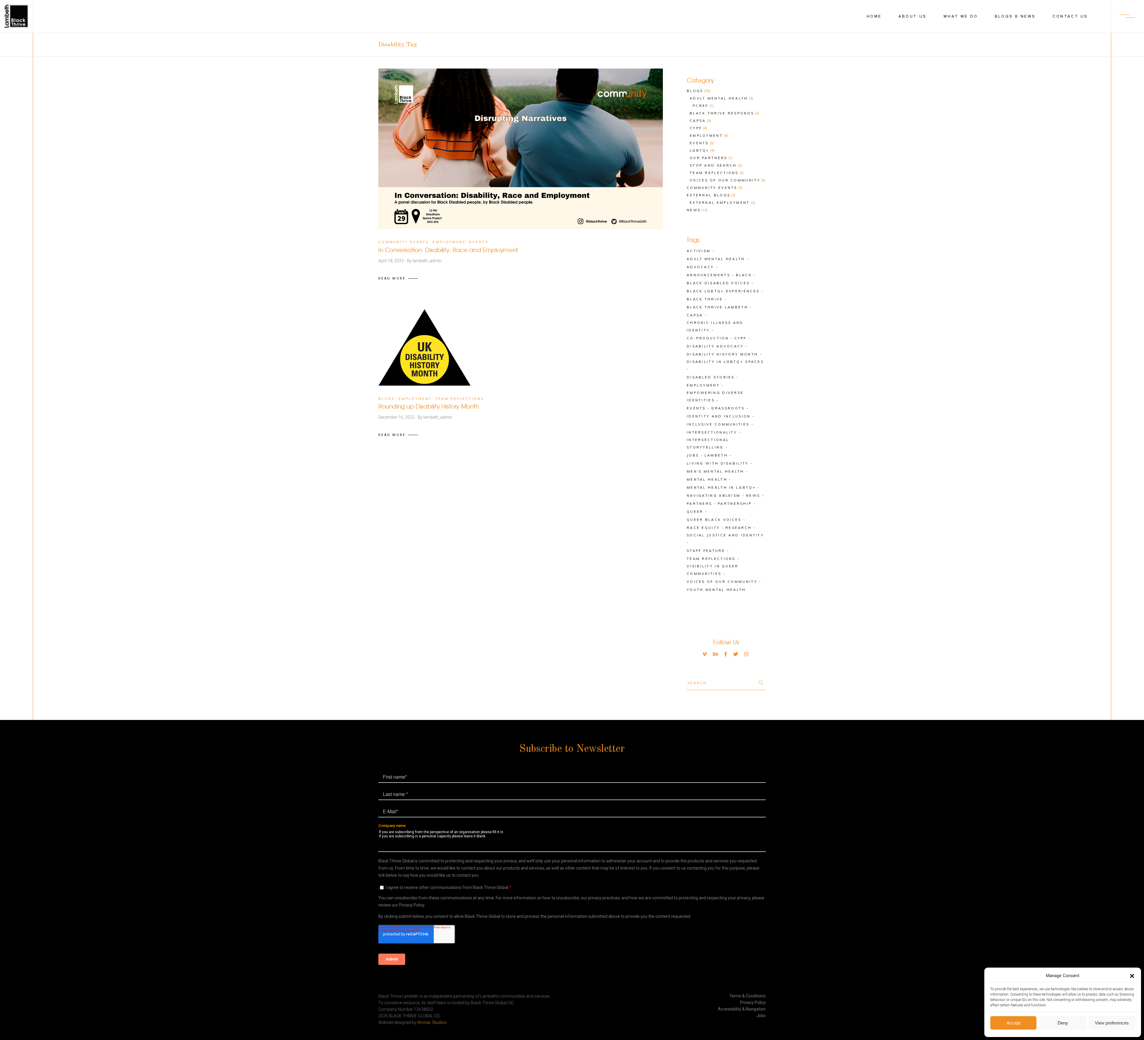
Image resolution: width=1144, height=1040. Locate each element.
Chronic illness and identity (715, 326)
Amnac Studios (432, 1022)
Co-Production (708, 338)
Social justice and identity (725, 535)
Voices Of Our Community (725, 180)
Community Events (403, 242)
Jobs (693, 455)
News (694, 210)
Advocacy (700, 267)
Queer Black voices (714, 520)
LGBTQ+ (699, 150)
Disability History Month (722, 354)
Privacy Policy (753, 1002)
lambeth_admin (427, 260)
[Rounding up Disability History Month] (424, 347)
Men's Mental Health (715, 471)
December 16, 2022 (396, 417)
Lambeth (716, 455)
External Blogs (708, 195)
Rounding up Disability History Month (428, 407)
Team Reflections (459, 399)
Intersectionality (712, 432)
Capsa (698, 121)
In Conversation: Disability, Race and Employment (448, 250)
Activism (699, 251)
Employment (449, 242)
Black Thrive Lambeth (717, 307)
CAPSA (695, 315)
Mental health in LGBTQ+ (721, 487)
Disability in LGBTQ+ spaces (725, 362)
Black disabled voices (718, 283)
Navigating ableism (713, 495)
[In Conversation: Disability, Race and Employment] (520, 149)
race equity (703, 528)
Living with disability (718, 463)
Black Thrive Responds (722, 113)
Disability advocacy (715, 346)
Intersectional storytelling (708, 443)
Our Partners (709, 158)
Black (744, 275)
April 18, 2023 (391, 260)
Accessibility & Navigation (742, 1009)
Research (738, 528)
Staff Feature (706, 551)
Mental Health (707, 479)
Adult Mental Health (719, 98)
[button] (1132, 976)
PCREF (700, 106)
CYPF (696, 128)
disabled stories (711, 377)
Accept (1013, 1022)
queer (695, 512)
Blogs (386, 399)
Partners (699, 504)
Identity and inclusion (719, 416)
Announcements (708, 275)
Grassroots (727, 408)
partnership (735, 504)
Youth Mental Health (716, 590)
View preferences (1112, 1022)
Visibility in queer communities (713, 570)
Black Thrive (705, 299)
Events (478, 242)
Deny (1063, 1022)
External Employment (720, 203)
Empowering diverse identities (715, 396)
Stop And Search (713, 165)
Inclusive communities (718, 424)
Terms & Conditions (747, 996)
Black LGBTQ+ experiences (723, 291)
